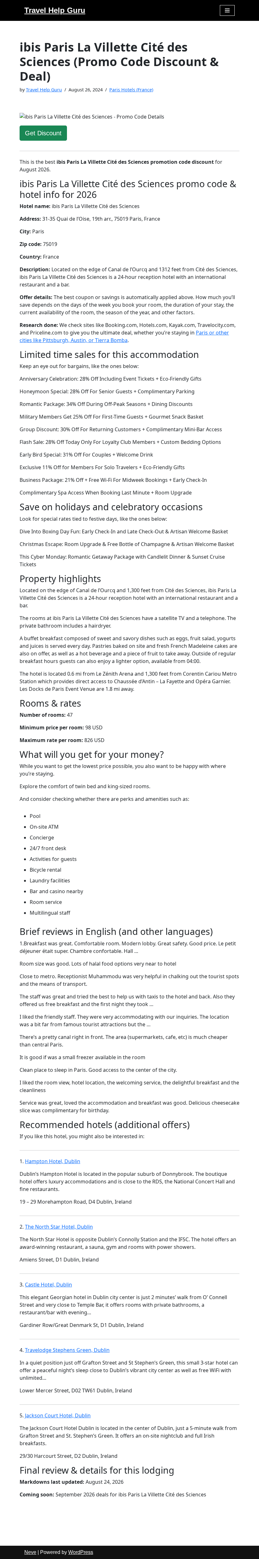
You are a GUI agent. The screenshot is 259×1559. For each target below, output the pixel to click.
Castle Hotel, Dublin (48, 1284)
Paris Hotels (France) (131, 90)
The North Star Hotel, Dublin (59, 1226)
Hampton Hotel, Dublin (52, 1161)
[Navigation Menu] (227, 10)
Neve (30, 1552)
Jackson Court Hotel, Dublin (58, 1415)
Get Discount (43, 133)
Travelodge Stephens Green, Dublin (67, 1350)
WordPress (80, 1552)
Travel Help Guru (44, 90)
